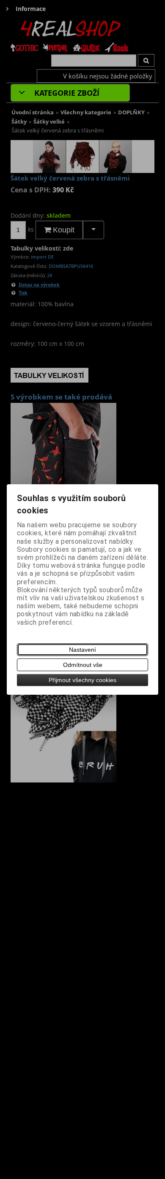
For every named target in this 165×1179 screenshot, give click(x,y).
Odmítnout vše (82, 664)
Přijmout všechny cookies (82, 680)
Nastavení (82, 649)
